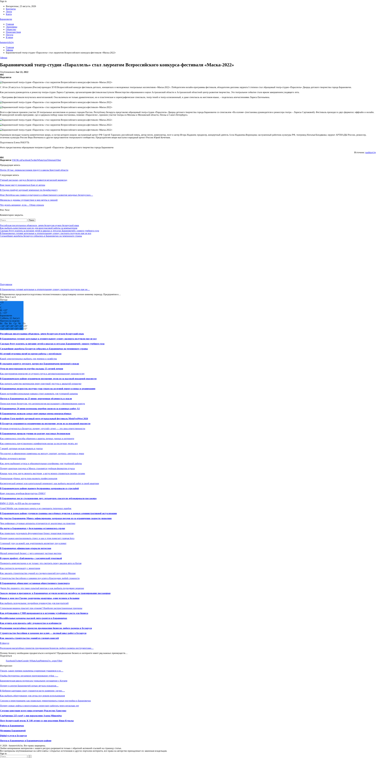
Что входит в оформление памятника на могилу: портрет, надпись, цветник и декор (42, 453)
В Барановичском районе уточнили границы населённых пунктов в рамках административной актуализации (58, 513)
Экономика (11, 27)
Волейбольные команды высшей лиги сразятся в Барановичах (33, 618)
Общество (11, 29)
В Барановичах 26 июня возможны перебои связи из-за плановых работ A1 (40, 408)
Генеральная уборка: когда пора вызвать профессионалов (28, 478)
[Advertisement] (88, 260)
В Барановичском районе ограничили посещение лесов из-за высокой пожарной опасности (48, 378)
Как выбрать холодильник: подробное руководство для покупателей (34, 603)
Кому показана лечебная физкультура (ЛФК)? (23, 493)
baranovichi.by (7, 42)
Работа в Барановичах (12, 725)
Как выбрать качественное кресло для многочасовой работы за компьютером (38, 228)
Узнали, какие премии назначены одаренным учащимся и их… (31, 670)
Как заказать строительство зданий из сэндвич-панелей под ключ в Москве (38, 573)
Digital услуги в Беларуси (13, 735)
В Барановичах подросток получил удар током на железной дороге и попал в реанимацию (47, 388)
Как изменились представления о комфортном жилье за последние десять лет (39, 443)
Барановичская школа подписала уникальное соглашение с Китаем (33, 680)
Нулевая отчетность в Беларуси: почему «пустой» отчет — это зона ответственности (42, 428)
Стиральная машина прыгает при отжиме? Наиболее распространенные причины (41, 608)
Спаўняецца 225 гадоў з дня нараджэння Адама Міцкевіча (31, 715)
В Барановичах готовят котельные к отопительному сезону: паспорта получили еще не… (45, 289)
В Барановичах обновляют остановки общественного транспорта (35, 583)
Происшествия (13, 32)
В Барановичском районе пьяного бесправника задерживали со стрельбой (39, 488)
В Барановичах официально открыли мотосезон (25, 548)
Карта (9, 14)
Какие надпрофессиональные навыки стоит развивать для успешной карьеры (39, 393)
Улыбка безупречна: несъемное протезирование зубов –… (29, 675)
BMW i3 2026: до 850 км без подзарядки (20, 503)
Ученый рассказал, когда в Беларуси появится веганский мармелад (33, 180)
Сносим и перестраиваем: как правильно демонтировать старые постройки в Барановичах (45, 700)
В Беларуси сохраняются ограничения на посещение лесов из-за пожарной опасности (45, 423)
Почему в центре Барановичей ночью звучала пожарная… (29, 685)
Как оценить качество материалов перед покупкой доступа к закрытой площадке (40, 383)
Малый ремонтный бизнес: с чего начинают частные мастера (30, 553)
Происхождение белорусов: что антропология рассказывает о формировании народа (42, 403)
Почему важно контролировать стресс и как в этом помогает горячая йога (37, 538)
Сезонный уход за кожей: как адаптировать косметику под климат (33, 543)
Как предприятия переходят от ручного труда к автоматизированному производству (42, 373)
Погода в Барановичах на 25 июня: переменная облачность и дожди (36, 398)
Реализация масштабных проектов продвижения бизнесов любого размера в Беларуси (46, 628)
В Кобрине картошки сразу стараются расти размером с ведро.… (32, 690)
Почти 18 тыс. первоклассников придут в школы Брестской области (34, 170)
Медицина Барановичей (13, 730)
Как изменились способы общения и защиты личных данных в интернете (37, 438)
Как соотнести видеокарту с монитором (20, 568)
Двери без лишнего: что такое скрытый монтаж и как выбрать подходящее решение (42, 588)
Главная (10, 24)
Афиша (3, 57)
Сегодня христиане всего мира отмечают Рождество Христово (33, 710)
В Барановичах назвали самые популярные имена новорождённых (35, 413)
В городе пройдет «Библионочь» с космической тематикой (31, 558)
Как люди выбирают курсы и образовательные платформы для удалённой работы (41, 463)
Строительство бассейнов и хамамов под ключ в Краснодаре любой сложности (40, 578)
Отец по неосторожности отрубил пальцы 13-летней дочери (31, 368)
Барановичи (6, 19)
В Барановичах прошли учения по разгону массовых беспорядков (35, 433)
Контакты (11, 9)
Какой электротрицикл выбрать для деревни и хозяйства (28, 358)
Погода (9, 34)
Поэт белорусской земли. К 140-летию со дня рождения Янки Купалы (37, 720)
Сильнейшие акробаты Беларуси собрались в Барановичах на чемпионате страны (41, 236)
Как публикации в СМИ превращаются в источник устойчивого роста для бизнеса (44, 613)
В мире (9, 37)
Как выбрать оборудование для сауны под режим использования (32, 695)
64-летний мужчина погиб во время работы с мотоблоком (30, 353)
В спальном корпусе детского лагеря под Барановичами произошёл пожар (39, 363)
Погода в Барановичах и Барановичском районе (25, 740)
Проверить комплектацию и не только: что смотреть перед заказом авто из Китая (40, 563)
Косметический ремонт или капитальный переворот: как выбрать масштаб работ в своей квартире (49, 483)
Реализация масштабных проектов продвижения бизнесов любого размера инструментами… (47, 648)
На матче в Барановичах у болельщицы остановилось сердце (32, 528)
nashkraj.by (370, 152)
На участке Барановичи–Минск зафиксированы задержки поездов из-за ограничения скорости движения (56, 518)
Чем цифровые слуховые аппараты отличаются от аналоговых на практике (37, 523)
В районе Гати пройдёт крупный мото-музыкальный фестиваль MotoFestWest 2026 (44, 418)
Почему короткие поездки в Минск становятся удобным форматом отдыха (37, 468)
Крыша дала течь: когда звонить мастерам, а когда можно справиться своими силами (42, 473)
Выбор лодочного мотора (13, 458)
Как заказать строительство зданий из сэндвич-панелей (29, 638)
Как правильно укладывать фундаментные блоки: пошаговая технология (36, 533)
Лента (9, 11)
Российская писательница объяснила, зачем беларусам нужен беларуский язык (39, 225)
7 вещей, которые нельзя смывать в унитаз (21, 448)
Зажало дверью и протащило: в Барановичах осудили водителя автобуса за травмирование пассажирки (55, 593)
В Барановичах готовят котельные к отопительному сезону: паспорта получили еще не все (45, 233)
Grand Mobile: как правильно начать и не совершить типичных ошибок (35, 508)
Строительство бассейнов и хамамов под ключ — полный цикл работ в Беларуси (43, 633)
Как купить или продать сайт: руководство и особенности (30, 623)
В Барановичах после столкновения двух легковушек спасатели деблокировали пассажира (48, 498)
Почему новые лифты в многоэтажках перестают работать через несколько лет (39, 705)
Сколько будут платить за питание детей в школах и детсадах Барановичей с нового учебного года (49, 230)
